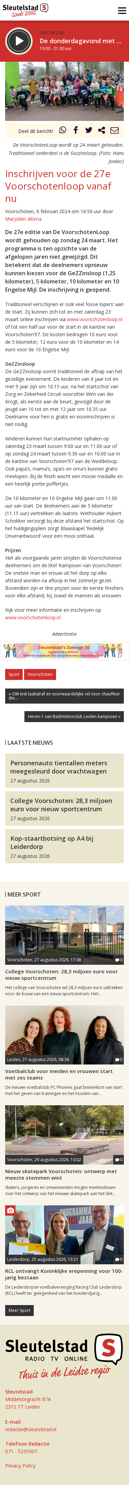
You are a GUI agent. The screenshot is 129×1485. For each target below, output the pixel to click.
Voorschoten (40, 674)
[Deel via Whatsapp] (63, 131)
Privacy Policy (20, 1465)
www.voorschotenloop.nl (94, 319)
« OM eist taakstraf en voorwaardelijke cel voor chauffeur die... (64, 696)
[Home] (25, 8)
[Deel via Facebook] (76, 131)
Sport (14, 674)
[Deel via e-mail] (114, 131)
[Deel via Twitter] (89, 131)
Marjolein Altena (23, 219)
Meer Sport (19, 1310)
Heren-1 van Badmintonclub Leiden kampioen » (74, 716)
